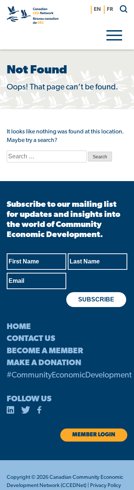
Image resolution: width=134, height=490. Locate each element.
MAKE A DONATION (44, 363)
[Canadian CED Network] (32, 16)
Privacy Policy (105, 486)
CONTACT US (31, 339)
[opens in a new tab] (10, 411)
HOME (19, 327)
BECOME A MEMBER (45, 351)
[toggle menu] (114, 35)
